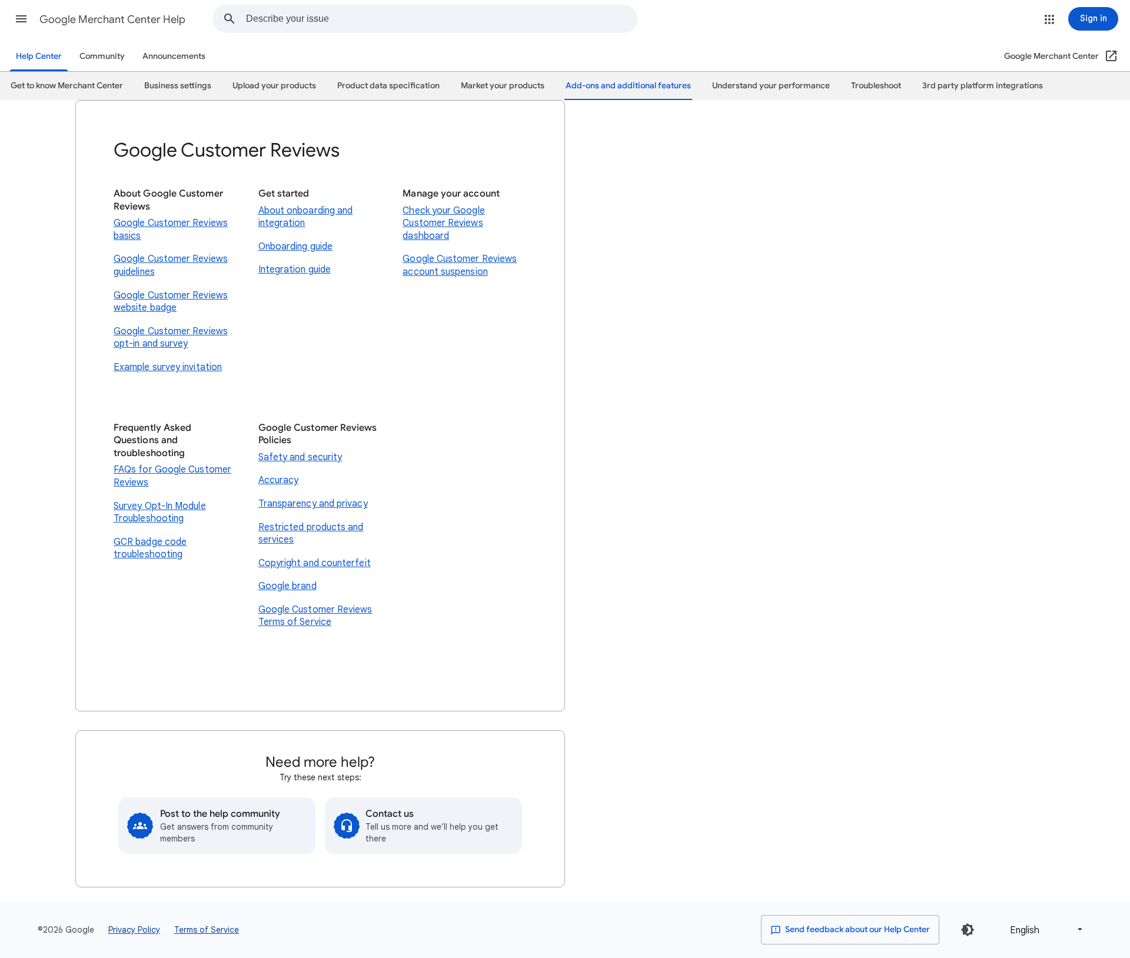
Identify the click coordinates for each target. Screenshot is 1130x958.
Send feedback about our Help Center (856, 929)
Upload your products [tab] (274, 86)
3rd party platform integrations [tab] (982, 86)
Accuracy (278, 480)
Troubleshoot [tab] (876, 86)
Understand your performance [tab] (771, 86)
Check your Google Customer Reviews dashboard (443, 223)
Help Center (39, 56)
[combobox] (441, 18)
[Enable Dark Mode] (967, 930)
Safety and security (300, 457)
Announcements (173, 56)
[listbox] (1044, 929)
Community (102, 56)
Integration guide (294, 269)
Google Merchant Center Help (112, 19)
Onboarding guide (295, 246)
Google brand (287, 586)
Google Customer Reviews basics (171, 229)
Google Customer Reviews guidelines (171, 265)
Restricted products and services (311, 533)
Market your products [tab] (502, 86)
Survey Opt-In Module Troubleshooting (160, 512)
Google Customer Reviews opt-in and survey (171, 337)
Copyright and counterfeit (314, 563)
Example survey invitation (168, 367)
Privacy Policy (134, 929)
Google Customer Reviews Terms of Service (315, 616)
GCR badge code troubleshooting (150, 548)
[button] (21, 19)
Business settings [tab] (177, 86)
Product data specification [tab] (388, 86)
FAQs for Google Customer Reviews (172, 476)
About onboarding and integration (305, 217)
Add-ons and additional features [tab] (628, 86)
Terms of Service (206, 929)
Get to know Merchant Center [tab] (67, 86)
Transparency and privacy (313, 504)
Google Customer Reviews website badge (171, 302)
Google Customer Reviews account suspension (460, 265)
